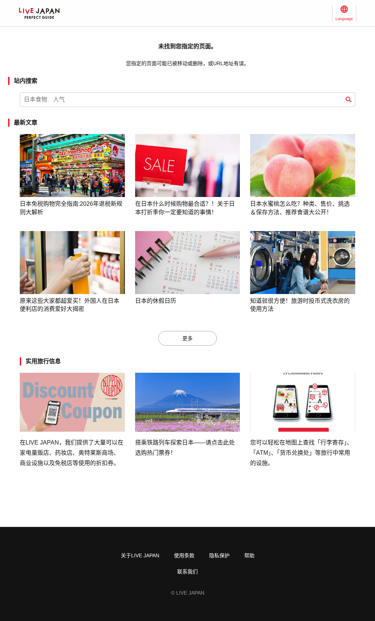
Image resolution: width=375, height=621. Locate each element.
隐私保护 (219, 555)
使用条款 (184, 555)
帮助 (249, 555)
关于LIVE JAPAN (140, 555)
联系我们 (187, 571)
